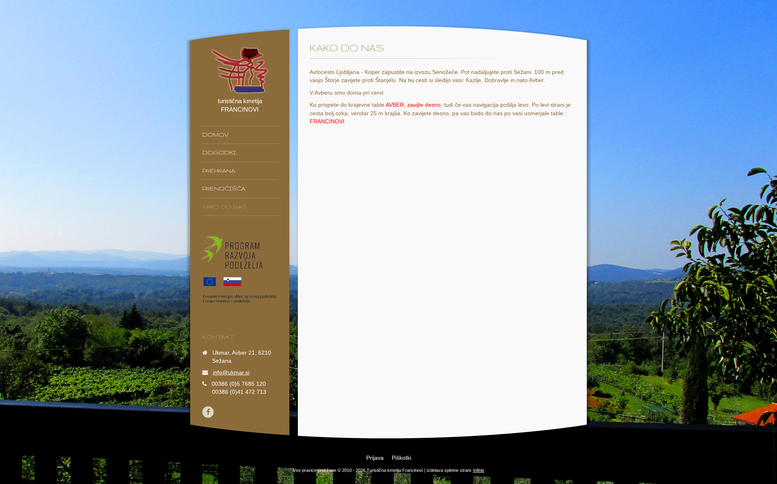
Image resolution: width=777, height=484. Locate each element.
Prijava (375, 458)
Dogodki (219, 152)
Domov (215, 134)
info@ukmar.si (231, 373)
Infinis (478, 470)
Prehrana (218, 170)
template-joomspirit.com (774, 453)
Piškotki (401, 458)
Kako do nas (224, 206)
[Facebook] (208, 412)
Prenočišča (223, 188)
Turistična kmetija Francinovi (395, 470)
